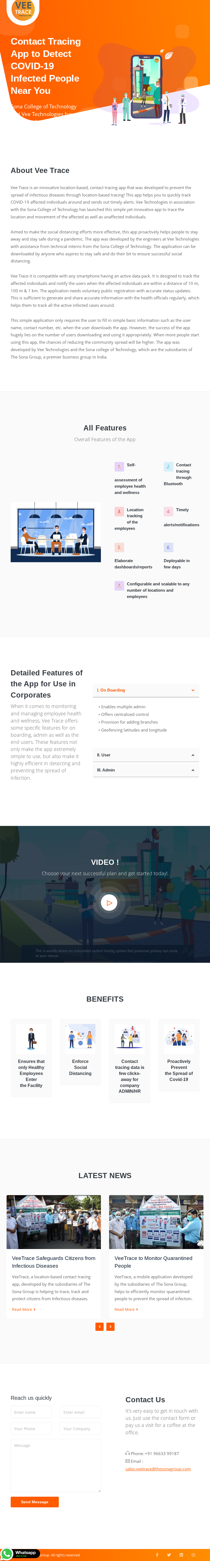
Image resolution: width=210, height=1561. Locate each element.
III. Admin (106, 770)
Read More (22, 1309)
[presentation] (99, 1327)
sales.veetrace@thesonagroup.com (158, 1469)
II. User (103, 755)
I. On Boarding (111, 690)
